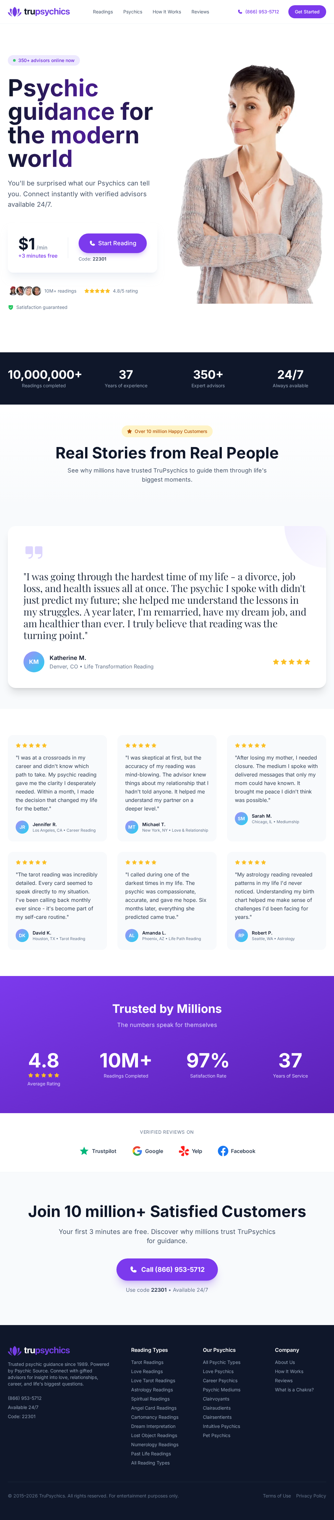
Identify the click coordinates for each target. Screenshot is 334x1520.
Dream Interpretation (153, 1426)
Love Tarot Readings (153, 1380)
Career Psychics (220, 1380)
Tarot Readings (147, 1362)
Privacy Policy (311, 1495)
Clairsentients (217, 1417)
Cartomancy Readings (154, 1417)
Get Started (307, 11)
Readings (103, 11)
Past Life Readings (151, 1453)
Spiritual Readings (150, 1398)
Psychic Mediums (221, 1389)
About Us (285, 1362)
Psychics (132, 11)
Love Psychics (218, 1371)
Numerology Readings (154, 1444)
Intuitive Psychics (221, 1426)
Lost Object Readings (154, 1435)
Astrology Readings (152, 1389)
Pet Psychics (216, 1435)
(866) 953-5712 (262, 11)
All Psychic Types (221, 1362)
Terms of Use (277, 1495)
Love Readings (147, 1371)
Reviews (200, 11)
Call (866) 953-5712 (173, 1269)
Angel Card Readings (153, 1408)
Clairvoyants (216, 1398)
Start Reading (117, 243)
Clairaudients (217, 1408)
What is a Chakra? (294, 1389)
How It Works (167, 11)
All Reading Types (150, 1462)
